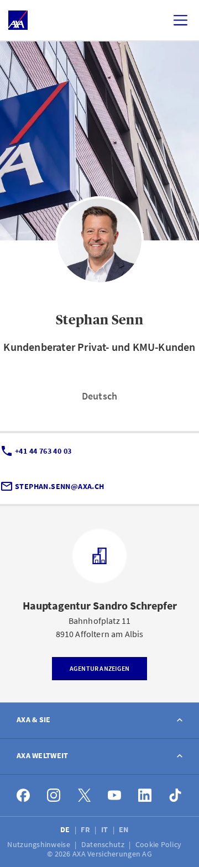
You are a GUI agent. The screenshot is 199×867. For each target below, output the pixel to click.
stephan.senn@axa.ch (59, 486)
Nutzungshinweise (39, 844)
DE (66, 829)
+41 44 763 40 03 (43, 451)
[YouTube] (114, 795)
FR (86, 829)
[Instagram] (53, 795)
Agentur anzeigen (100, 668)
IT (105, 829)
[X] (84, 795)
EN (124, 829)
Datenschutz (103, 844)
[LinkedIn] (145, 795)
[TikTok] (175, 795)
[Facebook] (23, 795)
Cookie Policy (159, 844)
